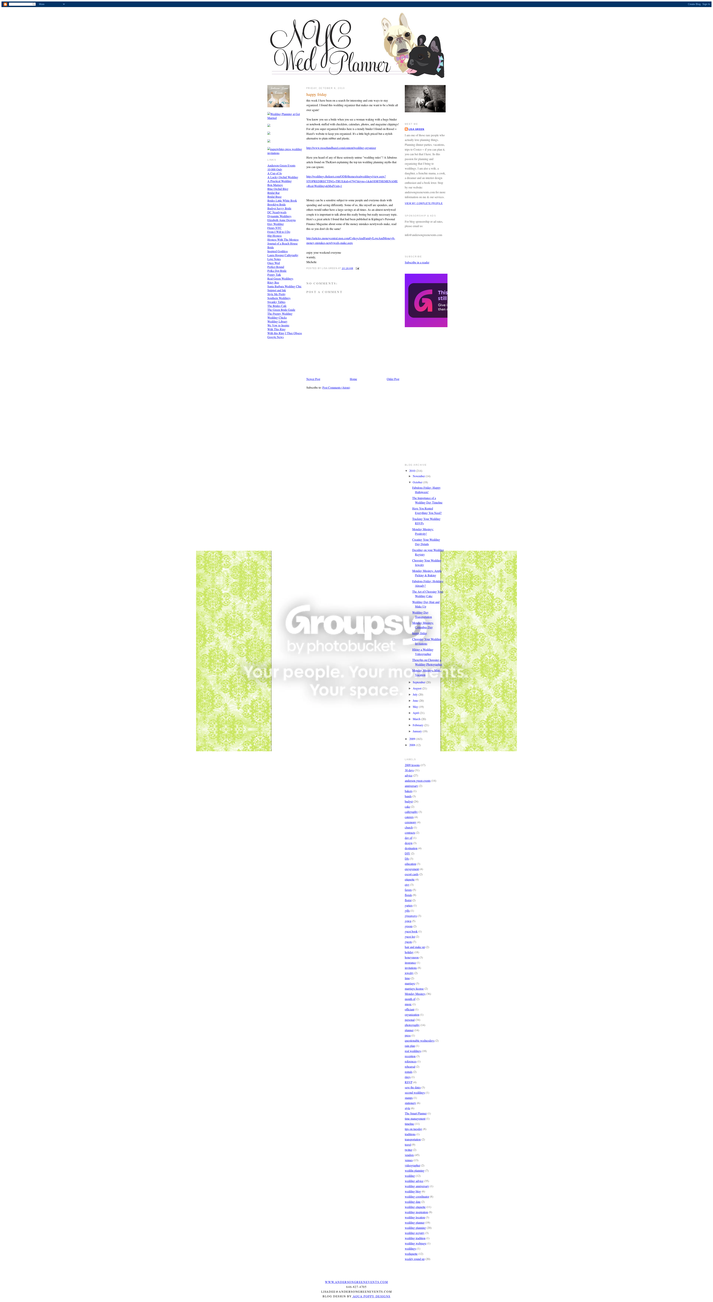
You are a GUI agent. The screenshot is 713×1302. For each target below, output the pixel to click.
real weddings (413, 1051)
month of (410, 999)
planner (409, 1030)
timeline (409, 1124)
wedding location (415, 1217)
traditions (410, 1134)
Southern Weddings (278, 298)
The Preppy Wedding (279, 313)
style (407, 1108)
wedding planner (414, 1222)
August (417, 688)
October (418, 482)
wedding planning (415, 1228)
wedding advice (414, 1181)
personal (410, 1020)
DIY (407, 853)
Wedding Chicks (277, 317)
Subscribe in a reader (417, 262)
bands (408, 796)
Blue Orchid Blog (277, 189)
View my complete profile (424, 203)
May (416, 707)
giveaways (411, 916)
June (416, 700)
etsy (407, 884)
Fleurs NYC (274, 228)
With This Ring (276, 329)
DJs (407, 858)
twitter (408, 1150)
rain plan (410, 1046)
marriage (410, 983)
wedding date (413, 1202)
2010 (412, 471)
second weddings (415, 1092)
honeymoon (412, 957)
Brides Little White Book (282, 200)
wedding (410, 1176)
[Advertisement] (419, 397)
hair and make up (415, 947)
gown (408, 921)
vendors (409, 1155)
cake (407, 806)
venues (409, 1160)
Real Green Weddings (280, 278)
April (416, 713)
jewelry (409, 973)
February (418, 725)
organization (412, 1014)
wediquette (411, 1254)
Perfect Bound (275, 267)
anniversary (411, 786)
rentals (408, 1072)
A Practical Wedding (279, 181)
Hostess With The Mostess (283, 239)
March (417, 719)
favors (408, 890)
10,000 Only (274, 169)
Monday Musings (415, 994)
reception (410, 1056)
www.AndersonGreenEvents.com (356, 1282)
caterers (409, 817)
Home (353, 379)
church (409, 827)
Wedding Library (277, 321)
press (408, 1035)
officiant (409, 1009)
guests (408, 942)
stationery (410, 1103)
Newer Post (313, 379)
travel (408, 1144)
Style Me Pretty (276, 294)
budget (409, 801)
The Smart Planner (416, 1113)
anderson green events (418, 780)
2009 (412, 739)
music (408, 1004)
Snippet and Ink (276, 290)
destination (411, 848)
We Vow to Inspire (278, 325)
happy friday (316, 94)
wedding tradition (415, 1238)
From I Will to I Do (278, 232)
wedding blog (413, 1191)
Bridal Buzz (274, 196)
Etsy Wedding (275, 224)
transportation (413, 1139)
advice (408, 775)
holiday (409, 952)
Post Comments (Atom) (336, 387)
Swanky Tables (276, 302)
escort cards (412, 874)
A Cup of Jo (274, 173)
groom (408, 926)
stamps (409, 1098)
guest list (410, 936)
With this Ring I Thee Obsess (284, 333)
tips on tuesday (413, 1129)
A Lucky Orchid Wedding (282, 177)
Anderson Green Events (281, 165)
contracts (410, 832)
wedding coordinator (417, 1196)
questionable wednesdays (419, 1040)
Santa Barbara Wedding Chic (284, 286)
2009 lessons (412, 765)
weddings (410, 1248)
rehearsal (410, 1066)
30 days (409, 770)
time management (415, 1118)
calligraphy (411, 812)
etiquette (410, 879)
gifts (407, 910)
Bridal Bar (273, 193)
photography (412, 1025)
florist (408, 900)
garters (409, 905)
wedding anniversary (417, 1186)
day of (408, 838)
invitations (411, 968)
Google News (275, 337)
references (410, 1061)
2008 (412, 745)
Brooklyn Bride (276, 204)
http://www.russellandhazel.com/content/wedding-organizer (341, 148)
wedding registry (414, 1233)
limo (407, 978)
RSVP (408, 1082)
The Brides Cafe (276, 306)
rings (408, 1077)
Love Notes (274, 259)
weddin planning (414, 1170)
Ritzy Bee (273, 282)
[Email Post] (357, 268)
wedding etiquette (415, 1207)
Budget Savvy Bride (279, 208)
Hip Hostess (274, 235)
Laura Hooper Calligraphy (282, 255)
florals (408, 895)
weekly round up (415, 1259)
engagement (412, 869)
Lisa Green (416, 129)
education (410, 864)
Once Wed (273, 263)
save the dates (413, 1087)
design (408, 843)
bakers (408, 791)
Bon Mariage (275, 185)
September (419, 682)
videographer (412, 1165)
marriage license (414, 988)
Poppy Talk (274, 274)
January (418, 731)
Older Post (393, 379)
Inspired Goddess (277, 251)
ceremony (410, 822)
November (419, 476)
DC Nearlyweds (276, 212)
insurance (410, 962)
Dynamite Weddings (279, 216)
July (415, 694)
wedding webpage (415, 1243)
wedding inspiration (416, 1212)
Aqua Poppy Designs (371, 1296)
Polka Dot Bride (276, 271)
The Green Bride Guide (281, 310)
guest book (411, 931)
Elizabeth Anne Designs (281, 220)
